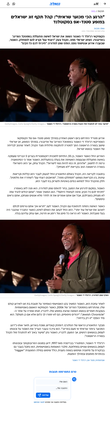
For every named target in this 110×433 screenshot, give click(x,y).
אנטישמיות (100, 360)
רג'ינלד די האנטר (79, 360)
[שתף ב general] (8, 3)
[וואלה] (55, 3)
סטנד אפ (91, 360)
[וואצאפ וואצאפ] (13, 3)
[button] (96, 4)
